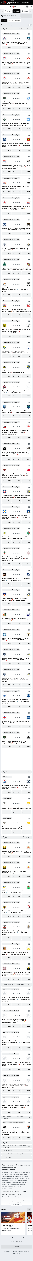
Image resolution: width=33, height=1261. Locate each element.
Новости (8, 1237)
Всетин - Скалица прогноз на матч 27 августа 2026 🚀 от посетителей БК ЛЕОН (15, 537)
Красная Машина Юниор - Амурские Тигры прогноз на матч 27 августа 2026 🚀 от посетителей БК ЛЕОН (16, 166)
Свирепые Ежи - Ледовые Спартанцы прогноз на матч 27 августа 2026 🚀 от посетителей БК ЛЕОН (15, 1021)
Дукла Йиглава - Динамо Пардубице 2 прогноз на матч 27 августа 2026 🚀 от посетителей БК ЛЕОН (15, 475)
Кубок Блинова (7, 776)
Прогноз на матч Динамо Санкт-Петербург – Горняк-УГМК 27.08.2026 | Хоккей (16, 229)
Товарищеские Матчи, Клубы (11, 33)
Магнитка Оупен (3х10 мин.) (11, 989)
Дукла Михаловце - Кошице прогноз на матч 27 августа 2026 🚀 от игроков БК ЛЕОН (15, 289)
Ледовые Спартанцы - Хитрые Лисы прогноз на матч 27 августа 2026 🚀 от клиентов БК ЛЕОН (15, 1085)
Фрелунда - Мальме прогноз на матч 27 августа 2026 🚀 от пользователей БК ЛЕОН (16, 268)
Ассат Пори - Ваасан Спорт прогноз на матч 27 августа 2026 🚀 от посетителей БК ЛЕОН (15, 454)
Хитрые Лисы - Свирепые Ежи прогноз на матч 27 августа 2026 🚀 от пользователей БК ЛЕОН (16, 999)
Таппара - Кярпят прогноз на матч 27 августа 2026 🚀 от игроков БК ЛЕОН (14, 599)
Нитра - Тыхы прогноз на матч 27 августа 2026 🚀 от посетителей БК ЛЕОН (16, 639)
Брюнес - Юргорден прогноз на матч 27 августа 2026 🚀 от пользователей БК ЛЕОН (16, 852)
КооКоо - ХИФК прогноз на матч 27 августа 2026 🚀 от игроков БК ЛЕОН (16, 579)
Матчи (12, 1241)
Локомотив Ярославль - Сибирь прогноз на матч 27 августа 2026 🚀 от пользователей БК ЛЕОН (16, 787)
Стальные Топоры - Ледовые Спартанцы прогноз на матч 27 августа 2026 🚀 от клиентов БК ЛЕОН (15, 1107)
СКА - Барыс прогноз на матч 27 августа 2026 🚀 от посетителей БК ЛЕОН (15, 43)
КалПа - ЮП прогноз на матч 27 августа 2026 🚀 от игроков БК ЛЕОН (15, 911)
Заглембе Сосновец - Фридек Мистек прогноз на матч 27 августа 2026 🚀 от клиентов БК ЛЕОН (15, 558)
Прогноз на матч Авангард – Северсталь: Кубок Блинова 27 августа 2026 (15, 827)
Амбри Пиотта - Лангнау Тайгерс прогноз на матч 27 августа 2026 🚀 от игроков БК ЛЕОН (16, 145)
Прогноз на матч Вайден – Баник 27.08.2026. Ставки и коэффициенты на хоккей (15, 679)
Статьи (25, 1237)
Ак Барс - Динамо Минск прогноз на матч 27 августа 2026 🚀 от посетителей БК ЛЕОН (15, 103)
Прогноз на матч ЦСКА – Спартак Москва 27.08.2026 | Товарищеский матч (15, 83)
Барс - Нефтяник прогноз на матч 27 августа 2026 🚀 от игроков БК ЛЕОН (14, 742)
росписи (5, 1197)
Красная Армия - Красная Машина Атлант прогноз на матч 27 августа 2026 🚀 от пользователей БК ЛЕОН (16, 208)
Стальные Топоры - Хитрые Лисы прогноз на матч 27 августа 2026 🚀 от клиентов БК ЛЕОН (16, 1042)
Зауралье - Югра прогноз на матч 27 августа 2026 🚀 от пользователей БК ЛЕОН (16, 411)
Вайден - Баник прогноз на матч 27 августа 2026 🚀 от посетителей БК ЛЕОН (16, 659)
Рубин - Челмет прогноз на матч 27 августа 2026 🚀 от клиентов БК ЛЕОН (16, 391)
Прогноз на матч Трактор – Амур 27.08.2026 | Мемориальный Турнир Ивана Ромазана (16, 1132)
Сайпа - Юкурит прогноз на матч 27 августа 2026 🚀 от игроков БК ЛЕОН (14, 371)
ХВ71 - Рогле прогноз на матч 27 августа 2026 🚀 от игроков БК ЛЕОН (15, 891)
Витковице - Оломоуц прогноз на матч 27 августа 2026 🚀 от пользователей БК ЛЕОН (16, 310)
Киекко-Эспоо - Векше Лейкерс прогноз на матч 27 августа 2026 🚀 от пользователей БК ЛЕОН (16, 517)
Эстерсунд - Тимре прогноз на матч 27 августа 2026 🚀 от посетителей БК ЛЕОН (15, 352)
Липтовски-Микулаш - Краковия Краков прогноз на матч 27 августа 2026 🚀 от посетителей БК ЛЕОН (15, 432)
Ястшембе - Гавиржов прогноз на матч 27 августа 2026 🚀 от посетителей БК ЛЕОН (15, 619)
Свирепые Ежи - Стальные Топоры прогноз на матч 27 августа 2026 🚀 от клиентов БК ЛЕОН (16, 1064)
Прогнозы (14, 1237)
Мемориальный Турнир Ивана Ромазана (14, 1122)
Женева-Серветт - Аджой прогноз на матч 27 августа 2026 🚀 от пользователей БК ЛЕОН (16, 974)
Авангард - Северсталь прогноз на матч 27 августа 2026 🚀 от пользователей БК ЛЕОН (16, 807)
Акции (20, 1237)
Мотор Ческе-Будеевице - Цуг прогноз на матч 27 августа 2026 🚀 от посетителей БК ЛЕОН (15, 701)
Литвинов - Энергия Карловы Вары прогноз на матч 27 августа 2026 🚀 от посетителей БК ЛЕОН (16, 331)
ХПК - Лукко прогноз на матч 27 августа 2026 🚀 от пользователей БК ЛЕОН (15, 953)
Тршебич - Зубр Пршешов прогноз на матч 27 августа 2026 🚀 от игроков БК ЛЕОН (16, 496)
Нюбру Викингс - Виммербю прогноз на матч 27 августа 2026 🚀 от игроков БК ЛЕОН (15, 932)
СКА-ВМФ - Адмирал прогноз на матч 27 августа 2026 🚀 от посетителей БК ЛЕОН (15, 249)
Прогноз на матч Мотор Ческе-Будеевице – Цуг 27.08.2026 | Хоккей (16, 722)
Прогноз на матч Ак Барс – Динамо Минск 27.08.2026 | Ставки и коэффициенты (16, 124)
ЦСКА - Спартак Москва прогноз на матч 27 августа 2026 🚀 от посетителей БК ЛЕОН (16, 63)
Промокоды (19, 1241)
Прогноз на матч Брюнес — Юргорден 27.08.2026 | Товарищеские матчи (14, 872)
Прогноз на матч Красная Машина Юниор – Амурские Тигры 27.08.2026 (16, 187)
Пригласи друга (7, 1226)
